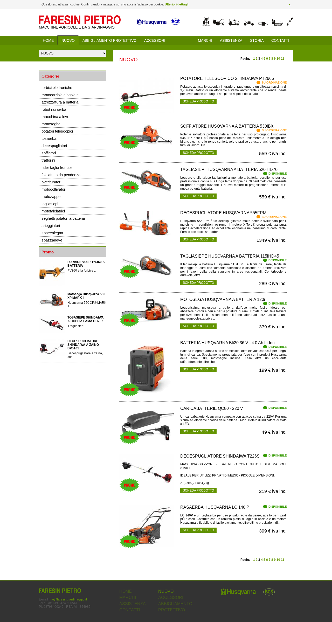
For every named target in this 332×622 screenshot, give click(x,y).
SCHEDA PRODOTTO (198, 101)
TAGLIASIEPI (50, 204)
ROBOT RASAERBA (54, 109)
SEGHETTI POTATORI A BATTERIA (63, 218)
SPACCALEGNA (52, 233)
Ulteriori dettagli (176, 4)
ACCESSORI (154, 40)
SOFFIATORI (49, 153)
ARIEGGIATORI (51, 225)
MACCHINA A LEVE (55, 116)
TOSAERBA (49, 138)
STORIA (257, 40)
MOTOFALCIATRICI (53, 211)
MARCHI (205, 40)
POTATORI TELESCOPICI (57, 131)
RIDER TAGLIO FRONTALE (57, 167)
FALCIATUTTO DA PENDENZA (61, 174)
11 (282, 58)
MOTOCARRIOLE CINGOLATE (60, 95)
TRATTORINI (48, 160)
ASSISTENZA (132, 604)
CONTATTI (280, 40)
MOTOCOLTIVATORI (54, 189)
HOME (48, 40)
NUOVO (68, 40)
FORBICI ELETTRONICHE (57, 87)
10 (278, 58)
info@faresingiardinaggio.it (68, 599)
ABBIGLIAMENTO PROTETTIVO (109, 40)
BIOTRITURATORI (51, 182)
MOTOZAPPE (51, 196)
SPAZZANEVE (52, 240)
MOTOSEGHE (51, 124)
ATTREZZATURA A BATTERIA (60, 102)
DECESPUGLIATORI (54, 145)
